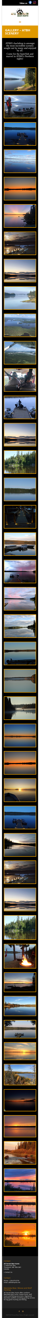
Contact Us (8, 1272)
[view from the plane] (20, 336)
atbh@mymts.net (14, 1282)
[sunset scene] (20, 773)
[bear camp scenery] (20, 445)
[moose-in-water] (20, 1163)
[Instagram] (34, 3)
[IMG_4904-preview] (20, 1191)
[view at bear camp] (20, 555)
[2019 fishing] (20, 418)
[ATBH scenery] (20, 172)
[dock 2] (20, 1037)
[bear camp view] (20, 664)
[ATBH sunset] (20, 199)
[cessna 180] (20, 363)
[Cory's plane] (20, 883)
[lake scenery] (20, 473)
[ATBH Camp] (20, 90)
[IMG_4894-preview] (20, 1245)
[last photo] (20, 1084)
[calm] (20, 1015)
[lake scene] (20, 691)
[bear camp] (20, 308)
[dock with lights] (20, 828)
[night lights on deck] (20, 527)
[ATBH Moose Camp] (20, 226)
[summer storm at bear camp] (20, 582)
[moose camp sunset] (20, 991)
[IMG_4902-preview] (20, 1218)
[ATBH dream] (20, 254)
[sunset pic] (20, 1136)
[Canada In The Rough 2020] (20, 117)
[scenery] (20, 746)
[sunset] (20, 801)
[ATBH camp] (20, 144)
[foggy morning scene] (20, 719)
